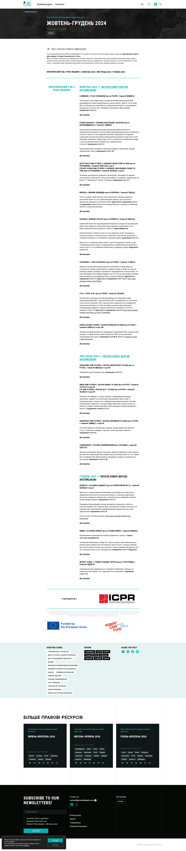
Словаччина (103, 655)
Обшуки (51, 672)
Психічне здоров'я (55, 676)
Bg (30, 763)
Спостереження (54, 682)
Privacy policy (75, 815)
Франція (48, 759)
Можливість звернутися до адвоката (62, 669)
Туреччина (88, 658)
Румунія (102, 752)
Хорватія (78, 759)
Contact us (74, 797)
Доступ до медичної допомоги (60, 658)
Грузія (89, 749)
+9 (57, 763)
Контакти (59, 4)
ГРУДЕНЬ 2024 (118, 72)
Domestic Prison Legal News (38, 818)
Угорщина (98, 658)
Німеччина (87, 752)
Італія (99, 651)
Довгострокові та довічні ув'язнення (62, 655)
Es (52, 763)
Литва (137, 752)
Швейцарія (87, 759)
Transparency (75, 823)
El (43, 763)
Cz (35, 763)
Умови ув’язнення (54, 689)
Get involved (121, 797)
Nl (136, 763)
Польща (88, 655)
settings (26, 845)
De (39, 763)
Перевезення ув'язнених (65, 672)
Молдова (78, 752)
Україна (106, 658)
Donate (121, 801)
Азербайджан (89, 651)
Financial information (78, 826)
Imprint (73, 819)
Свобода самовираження (57, 679)
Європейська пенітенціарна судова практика (66, 17)
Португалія (125, 756)
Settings (55, 845)
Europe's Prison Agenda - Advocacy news (42, 824)
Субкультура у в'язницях (57, 686)
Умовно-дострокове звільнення (60, 693)
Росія (95, 655)
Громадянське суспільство (58, 651)
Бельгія (31, 756)
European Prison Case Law (36, 821)
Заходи (50, 662)
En (48, 763)
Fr (98, 763)
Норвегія (106, 651)
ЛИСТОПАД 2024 (104, 72)
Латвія (102, 749)
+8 (103, 763)
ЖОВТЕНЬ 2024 (88, 72)
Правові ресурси (44, 4)
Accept (55, 840)
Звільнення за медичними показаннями (63, 665)
